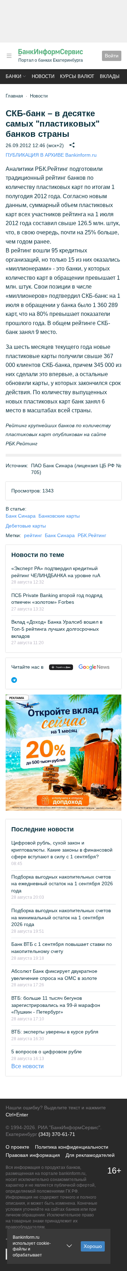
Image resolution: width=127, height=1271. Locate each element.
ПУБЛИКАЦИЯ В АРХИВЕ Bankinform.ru (51, 155)
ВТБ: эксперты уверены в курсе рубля (54, 1032)
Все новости (27, 1066)
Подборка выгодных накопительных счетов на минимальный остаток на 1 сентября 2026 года (61, 917)
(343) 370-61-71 (56, 1134)
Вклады (110, 76)
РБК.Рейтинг (92, 535)
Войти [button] (112, 55)
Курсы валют (77, 76)
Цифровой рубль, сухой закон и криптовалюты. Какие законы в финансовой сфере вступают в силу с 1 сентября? (62, 849)
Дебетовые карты (26, 526)
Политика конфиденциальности (71, 1147)
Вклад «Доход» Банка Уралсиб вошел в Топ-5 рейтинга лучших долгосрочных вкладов (56, 629)
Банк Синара (21, 516)
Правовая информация (33, 1155)
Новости (43, 76)
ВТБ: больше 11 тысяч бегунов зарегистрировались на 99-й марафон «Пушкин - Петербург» (55, 1005)
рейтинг (33, 535)
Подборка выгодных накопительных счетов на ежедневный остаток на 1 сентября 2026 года (62, 883)
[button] (9, 56)
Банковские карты (59, 516)
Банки (13, 76)
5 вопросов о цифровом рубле (46, 1051)
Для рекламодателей (90, 1155)
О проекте (17, 1147)
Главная (14, 96)
